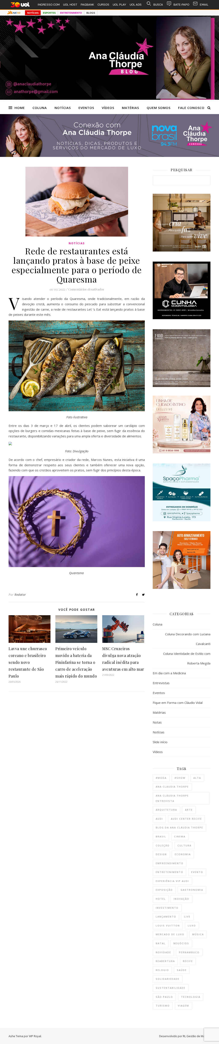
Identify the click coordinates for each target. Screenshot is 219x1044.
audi (159, 818)
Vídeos (108, 108)
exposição (164, 889)
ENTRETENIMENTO (71, 13)
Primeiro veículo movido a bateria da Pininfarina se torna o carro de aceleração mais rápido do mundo (76, 662)
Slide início (160, 742)
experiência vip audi (172, 881)
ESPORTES (49, 13)
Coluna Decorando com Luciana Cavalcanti (187, 639)
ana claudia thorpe (172, 786)
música (198, 934)
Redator (20, 595)
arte (189, 809)
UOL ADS (136, 4)
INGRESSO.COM (49, 4)
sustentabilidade (170, 987)
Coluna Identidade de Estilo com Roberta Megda (186, 658)
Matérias (130, 108)
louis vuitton (168, 925)
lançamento (166, 916)
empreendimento (169, 863)
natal (161, 943)
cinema (179, 836)
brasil (161, 836)
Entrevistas (161, 683)
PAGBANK (87, 4)
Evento (197, 872)
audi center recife (186, 818)
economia (183, 854)
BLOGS (90, 13)
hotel (161, 898)
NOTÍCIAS (32, 13)
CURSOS (103, 4)
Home (20, 108)
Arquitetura (166, 809)
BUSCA (158, 4)
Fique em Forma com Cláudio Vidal (178, 702)
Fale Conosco (191, 108)
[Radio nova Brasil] (109, 155)
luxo (192, 925)
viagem (183, 1005)
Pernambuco (189, 952)
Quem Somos (158, 108)
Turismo (163, 1005)
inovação (181, 898)
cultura (184, 845)
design (161, 854)
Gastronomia (192, 889)
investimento (167, 907)
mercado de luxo (170, 934)
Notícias (63, 108)
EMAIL (204, 4)
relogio (162, 970)
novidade (163, 952)
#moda (161, 777)
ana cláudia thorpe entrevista (172, 798)
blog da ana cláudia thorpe (179, 827)
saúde (182, 970)
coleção (163, 845)
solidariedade (167, 978)
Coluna (40, 108)
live (187, 916)
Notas (157, 722)
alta (197, 777)
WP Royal (35, 1036)
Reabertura (165, 961)
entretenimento (169, 872)
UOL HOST (70, 4)
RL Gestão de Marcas (196, 1036)
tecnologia (190, 996)
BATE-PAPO (181, 4)
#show (180, 777)
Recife (188, 961)
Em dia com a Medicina (169, 673)
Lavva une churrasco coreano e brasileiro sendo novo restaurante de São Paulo (28, 662)
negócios (181, 943)
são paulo (164, 996)
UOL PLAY (119, 4)
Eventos (86, 108)
